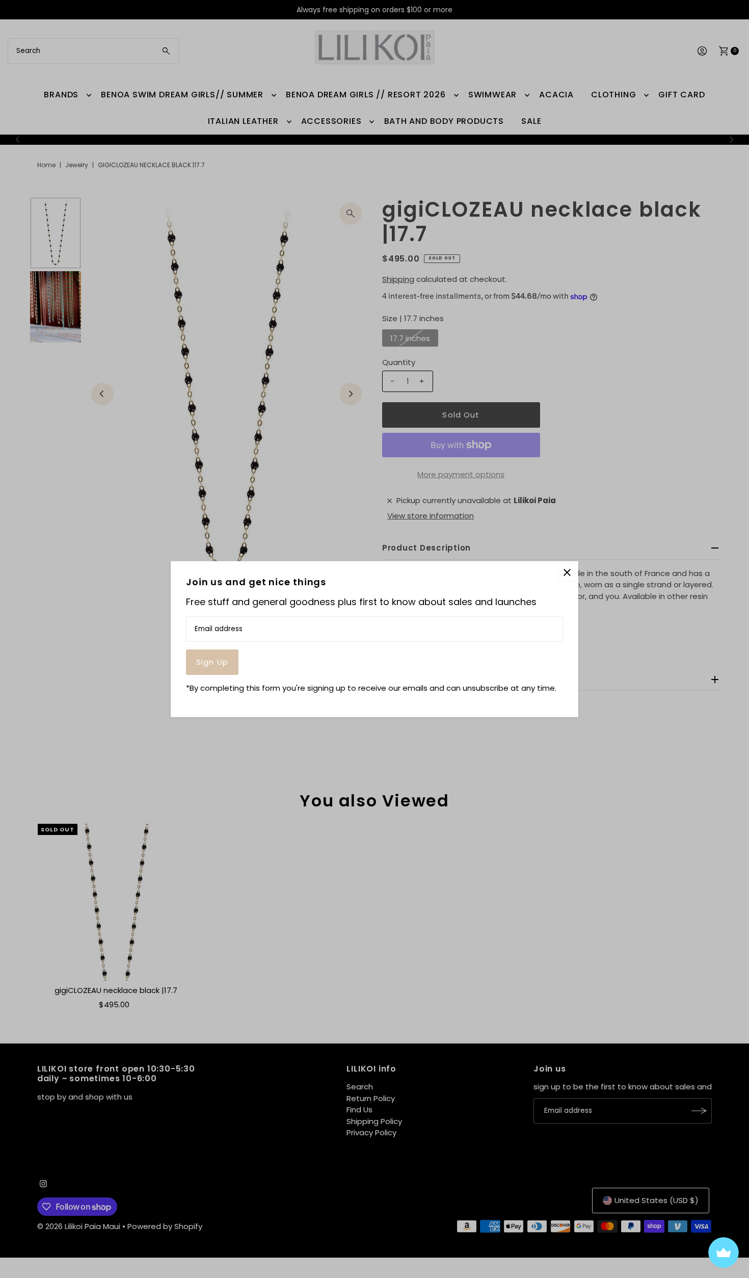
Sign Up (212, 662)
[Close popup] (567, 572)
